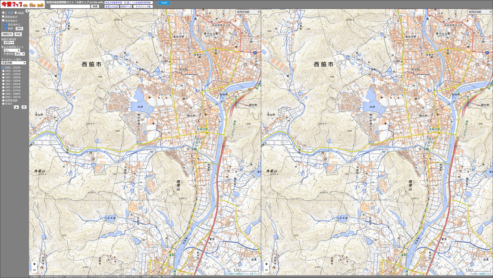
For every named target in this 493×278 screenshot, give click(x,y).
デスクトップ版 (143, 6)
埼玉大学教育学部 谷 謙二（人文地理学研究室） (128, 3)
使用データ (126, 6)
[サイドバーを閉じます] (27, 11)
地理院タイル (242, 274)
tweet (164, 2)
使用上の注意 (111, 6)
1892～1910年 (13, 67)
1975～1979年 (13, 90)
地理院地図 (11, 100)
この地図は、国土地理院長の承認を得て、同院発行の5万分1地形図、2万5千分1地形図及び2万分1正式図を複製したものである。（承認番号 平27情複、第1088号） (101, 277)
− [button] (34, 270)
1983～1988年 (13, 93)
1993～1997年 (13, 97)
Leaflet (231, 274)
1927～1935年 (13, 74)
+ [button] (34, 264)
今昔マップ (254, 274)
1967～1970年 (13, 87)
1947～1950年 (13, 77)
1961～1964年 (13, 84)
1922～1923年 (13, 70)
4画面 (21, 13)
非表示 (9, 103)
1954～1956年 (13, 80)
